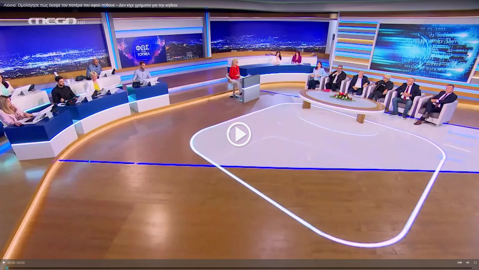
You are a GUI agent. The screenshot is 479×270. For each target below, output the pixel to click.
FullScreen (475, 263)
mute (467, 263)
